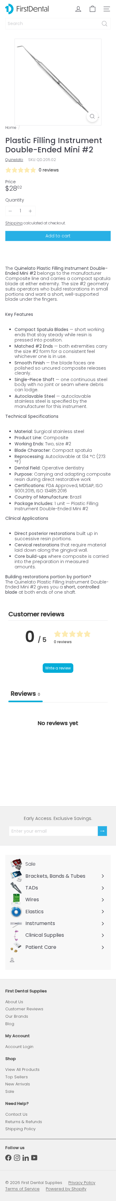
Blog (9, 1024)
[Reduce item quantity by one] (10, 211)
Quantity (14, 200)
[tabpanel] (58, 749)
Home (10, 127)
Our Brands (16, 1016)
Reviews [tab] (25, 693)
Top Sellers (16, 1077)
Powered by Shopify (66, 1189)
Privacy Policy (81, 1183)
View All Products (22, 1069)
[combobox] (58, 23)
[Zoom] (92, 116)
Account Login (19, 1047)
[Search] (104, 23)
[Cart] (92, 9)
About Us (14, 1002)
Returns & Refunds (23, 1122)
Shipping (14, 223)
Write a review (58, 668)
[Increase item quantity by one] (30, 211)
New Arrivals (17, 1084)
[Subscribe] (102, 831)
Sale (9, 1091)
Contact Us (16, 1114)
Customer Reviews (24, 1009)
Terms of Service (22, 1189)
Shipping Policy (20, 1129)
